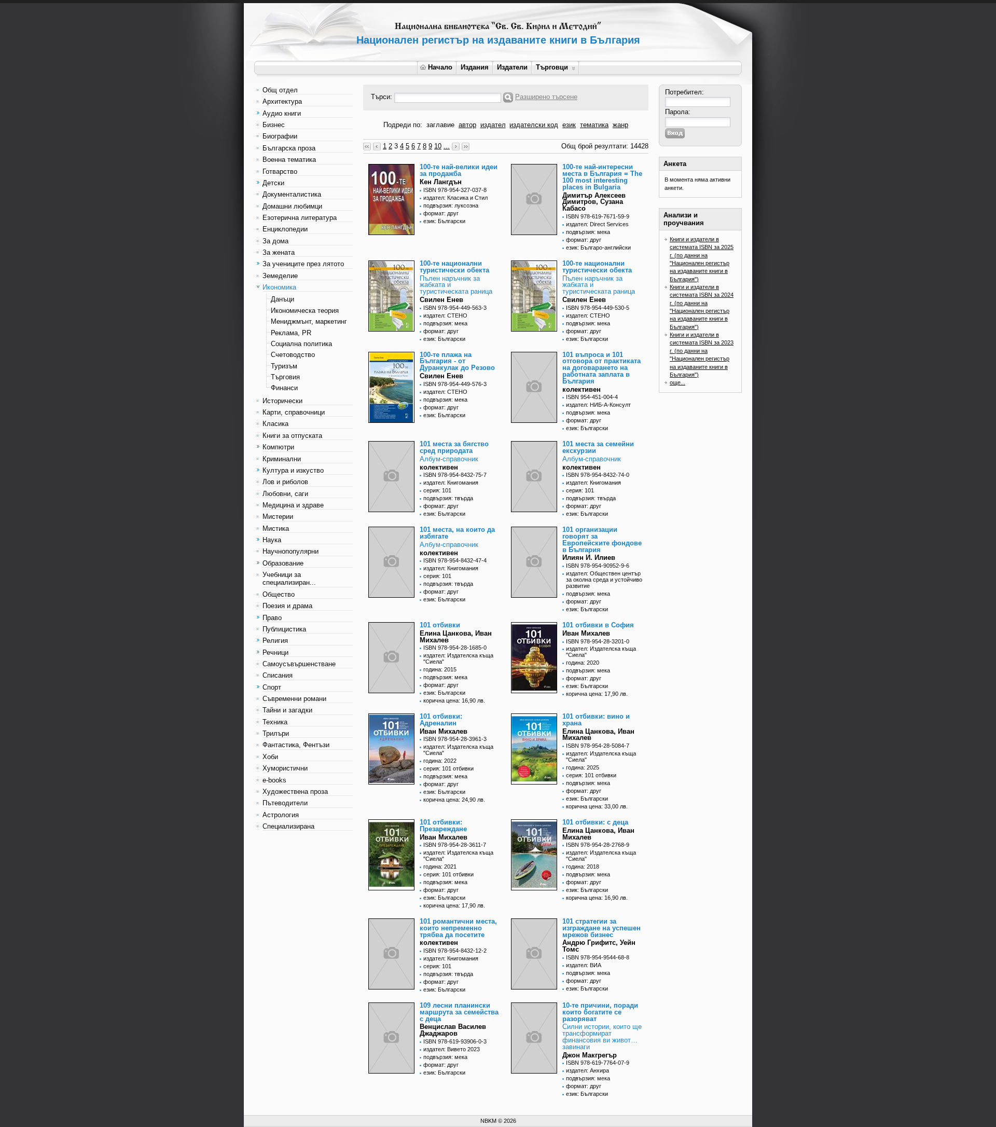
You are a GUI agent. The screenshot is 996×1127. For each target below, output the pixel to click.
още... (677, 382)
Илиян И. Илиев (588, 557)
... (447, 146)
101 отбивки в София (598, 625)
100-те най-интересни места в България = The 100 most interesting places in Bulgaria (602, 176)
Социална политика (301, 344)
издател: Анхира (587, 1070)
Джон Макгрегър (589, 1055)
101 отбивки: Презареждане (443, 825)
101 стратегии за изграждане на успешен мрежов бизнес (601, 928)
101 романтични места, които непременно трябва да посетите (458, 928)
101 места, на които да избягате (457, 533)
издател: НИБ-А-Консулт (598, 405)
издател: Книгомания (450, 482)
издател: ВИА (583, 965)
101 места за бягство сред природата (454, 447)
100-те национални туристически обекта (454, 266)
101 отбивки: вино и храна (596, 719)
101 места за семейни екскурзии (598, 447)
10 (437, 146)
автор (467, 125)
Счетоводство (293, 355)
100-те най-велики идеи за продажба (458, 170)
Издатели (512, 67)
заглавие (440, 125)
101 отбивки (440, 625)
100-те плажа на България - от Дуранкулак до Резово (457, 361)
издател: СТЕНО (445, 315)
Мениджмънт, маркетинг (309, 321)
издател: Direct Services (597, 224)
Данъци (282, 299)
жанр (620, 125)
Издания (475, 67)
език (569, 125)
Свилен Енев (441, 300)
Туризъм (284, 366)
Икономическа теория (305, 310)
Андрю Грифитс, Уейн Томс (598, 946)
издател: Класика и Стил (455, 198)
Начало (440, 67)
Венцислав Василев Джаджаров (453, 1030)
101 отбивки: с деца (595, 822)
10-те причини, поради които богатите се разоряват (600, 1012)
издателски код (533, 125)
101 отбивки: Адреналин (441, 719)
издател (493, 125)
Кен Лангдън (441, 182)
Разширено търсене (546, 97)
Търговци (552, 67)
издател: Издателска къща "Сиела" (458, 658)
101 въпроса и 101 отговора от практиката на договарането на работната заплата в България (601, 368)
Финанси (284, 388)
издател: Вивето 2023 (451, 1049)
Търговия (285, 377)
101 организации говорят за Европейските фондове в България (602, 539)
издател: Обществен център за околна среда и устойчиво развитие (604, 579)
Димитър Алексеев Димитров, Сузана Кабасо (594, 202)
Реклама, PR (291, 333)
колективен (581, 389)
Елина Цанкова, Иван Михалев (456, 636)
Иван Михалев (586, 633)
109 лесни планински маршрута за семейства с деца (459, 1012)
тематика (594, 125)
